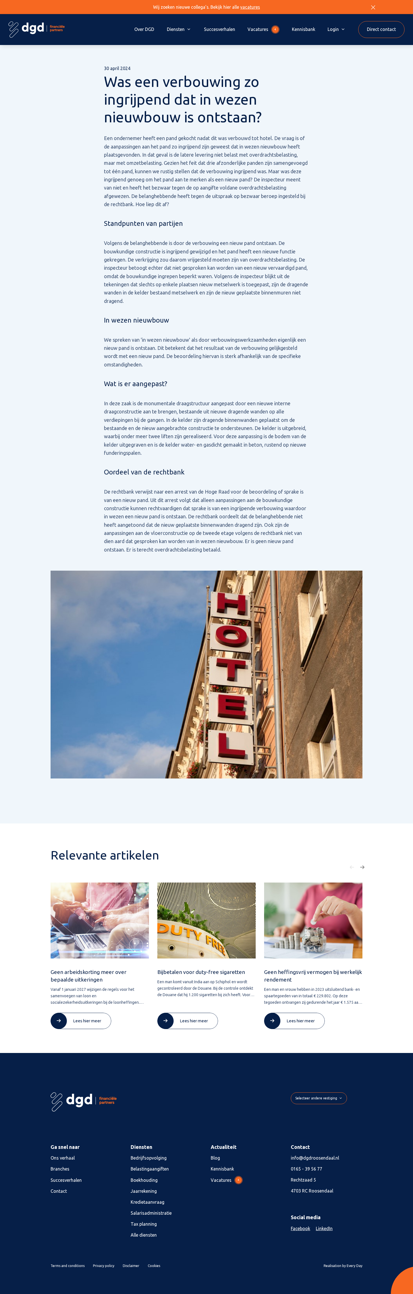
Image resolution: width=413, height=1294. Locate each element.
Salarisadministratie (151, 1213)
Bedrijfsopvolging (149, 1157)
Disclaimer (131, 1266)
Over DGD (144, 29)
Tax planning (144, 1224)
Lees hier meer (87, 1020)
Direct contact (381, 29)
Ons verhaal (63, 1157)
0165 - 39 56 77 (306, 1168)
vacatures (250, 7)
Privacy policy (103, 1266)
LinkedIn (324, 1228)
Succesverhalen (219, 29)
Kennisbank (303, 29)
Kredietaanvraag (147, 1202)
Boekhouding (144, 1180)
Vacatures (262, 29)
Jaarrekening (144, 1191)
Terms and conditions (68, 1266)
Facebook (300, 1228)
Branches (60, 1168)
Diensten (176, 29)
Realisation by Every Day (343, 1266)
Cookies (154, 1266)
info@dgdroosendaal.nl (315, 1157)
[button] (352, 867)
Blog (215, 1157)
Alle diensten (144, 1234)
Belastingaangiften (150, 1168)
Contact (59, 1191)
